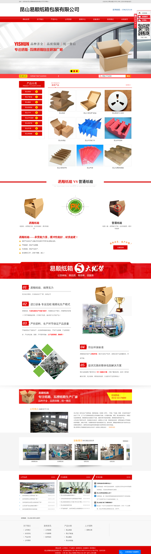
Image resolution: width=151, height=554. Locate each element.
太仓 (81, 553)
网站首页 (26, 19)
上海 (91, 553)
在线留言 (124, 19)
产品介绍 (28, 537)
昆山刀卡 (28, 112)
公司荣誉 (68, 19)
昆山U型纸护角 (62, 168)
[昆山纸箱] (61, 100)
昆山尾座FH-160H (118, 113)
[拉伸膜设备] (47, 452)
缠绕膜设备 (21, 461)
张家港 (74, 553)
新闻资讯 (79, 548)
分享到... (145, 20)
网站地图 (111, 1)
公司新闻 (48, 530)
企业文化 (28, 533)
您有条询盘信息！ (126, 1)
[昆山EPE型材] (118, 128)
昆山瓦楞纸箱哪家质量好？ (68, 495)
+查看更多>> (125, 441)
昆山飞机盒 (28, 97)
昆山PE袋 (28, 128)
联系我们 (110, 19)
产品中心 (54, 19)
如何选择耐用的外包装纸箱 (29, 509)
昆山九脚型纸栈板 (118, 168)
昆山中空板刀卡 (90, 140)
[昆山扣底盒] (61, 128)
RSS (115, 1)
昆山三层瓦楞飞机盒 (90, 113)
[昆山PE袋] (90, 155)
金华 (88, 553)
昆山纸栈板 (28, 133)
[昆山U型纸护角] (61, 155)
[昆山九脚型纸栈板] (118, 155)
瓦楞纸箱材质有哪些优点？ (104, 483)
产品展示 (72, 548)
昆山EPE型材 (29, 118)
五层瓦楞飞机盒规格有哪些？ (30, 505)
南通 (94, 553)
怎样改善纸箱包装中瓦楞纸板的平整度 (71, 498)
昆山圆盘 (28, 102)
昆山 (70, 553)
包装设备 (73, 461)
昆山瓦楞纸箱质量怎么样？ (104, 493)
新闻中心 (82, 19)
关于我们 (40, 19)
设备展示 (96, 19)
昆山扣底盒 (28, 107)
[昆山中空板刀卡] (90, 128)
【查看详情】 (112, 427)
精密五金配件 (36, 518)
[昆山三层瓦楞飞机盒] (90, 100)
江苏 (63, 553)
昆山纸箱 (28, 91)
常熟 (78, 553)
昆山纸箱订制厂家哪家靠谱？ (105, 502)
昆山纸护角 (28, 123)
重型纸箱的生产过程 (35, 76)
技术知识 (48, 537)
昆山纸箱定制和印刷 (66, 505)
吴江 (67, 553)
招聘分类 (89, 530)
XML (119, 1)
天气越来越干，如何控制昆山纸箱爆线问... (72, 508)
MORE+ (53, 477)
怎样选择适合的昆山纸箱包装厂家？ (32, 502)
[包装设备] (73, 452)
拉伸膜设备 (47, 461)
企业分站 (105, 1)
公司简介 (28, 530)
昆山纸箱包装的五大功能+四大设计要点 (71, 502)
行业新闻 (48, 533)
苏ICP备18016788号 (78, 550)
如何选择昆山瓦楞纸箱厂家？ (30, 495)
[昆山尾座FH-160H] (118, 100)
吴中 (85, 553)
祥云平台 (95, 550)
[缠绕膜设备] (21, 452)
